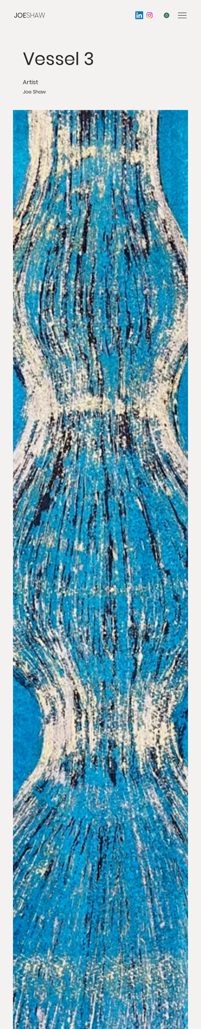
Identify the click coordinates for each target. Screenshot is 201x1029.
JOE (29, 15)
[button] (166, 15)
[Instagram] (149, 15)
